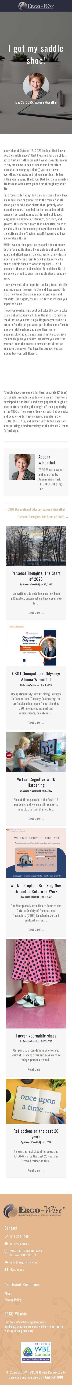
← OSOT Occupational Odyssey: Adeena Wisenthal (34, 509)
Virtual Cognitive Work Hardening (36, 782)
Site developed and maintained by (37, 1375)
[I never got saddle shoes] (36, 983)
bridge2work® (18, 1322)
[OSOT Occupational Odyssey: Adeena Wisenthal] (36, 643)
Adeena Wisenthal (46, 102)
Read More (36, 612)
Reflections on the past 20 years (36, 1134)
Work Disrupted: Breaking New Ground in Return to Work (36, 888)
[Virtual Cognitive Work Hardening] (36, 751)
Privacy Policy (13, 1299)
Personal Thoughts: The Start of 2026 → (43, 516)
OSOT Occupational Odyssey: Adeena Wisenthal (36, 676)
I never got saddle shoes (36, 1035)
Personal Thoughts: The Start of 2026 (36, 576)
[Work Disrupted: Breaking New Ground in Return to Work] (36, 852)
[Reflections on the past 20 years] (36, 1100)
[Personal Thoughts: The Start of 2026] (36, 545)
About (8, 1293)
